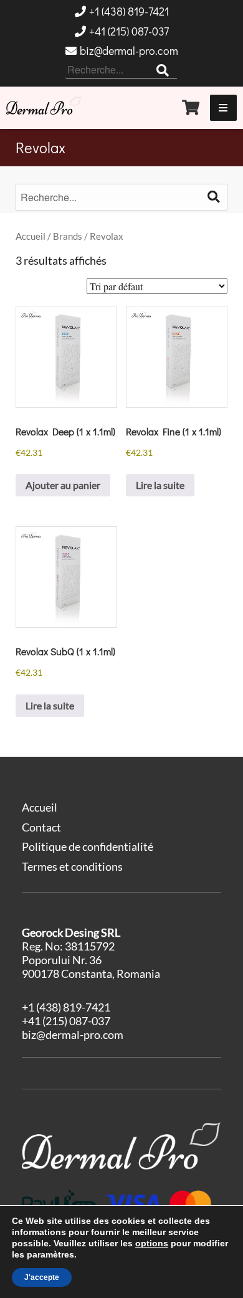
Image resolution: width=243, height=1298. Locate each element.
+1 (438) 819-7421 (129, 11)
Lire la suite (160, 485)
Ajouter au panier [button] (63, 485)
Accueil (30, 236)
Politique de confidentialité (87, 846)
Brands (67, 236)
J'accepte (41, 1277)
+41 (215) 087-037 (129, 31)
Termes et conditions (72, 866)
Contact (41, 827)
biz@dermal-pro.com (129, 50)
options (151, 1243)
